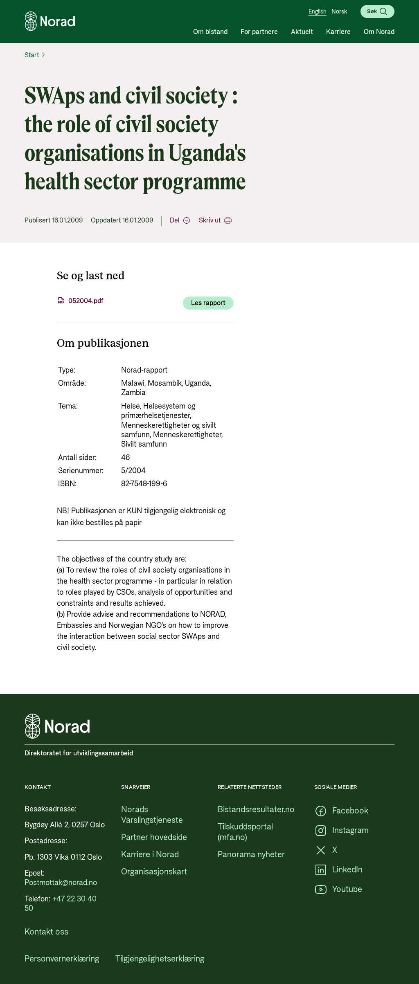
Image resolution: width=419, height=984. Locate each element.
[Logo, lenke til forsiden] (50, 21)
